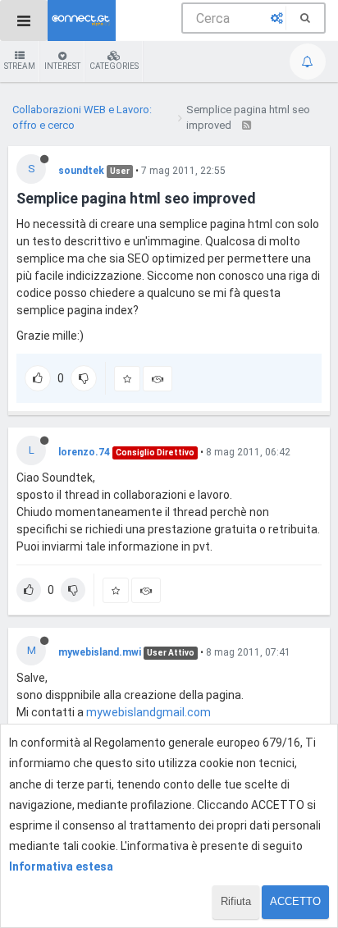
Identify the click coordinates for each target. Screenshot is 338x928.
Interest (62, 66)
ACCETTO (295, 901)
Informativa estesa (61, 866)
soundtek (81, 170)
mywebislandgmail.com (148, 712)
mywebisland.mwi (99, 652)
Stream (19, 66)
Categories (114, 66)
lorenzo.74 (84, 452)
